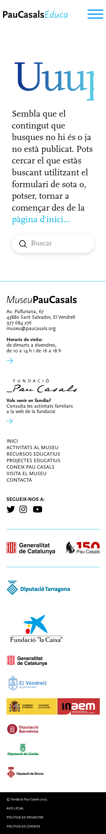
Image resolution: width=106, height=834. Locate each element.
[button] (92, 14)
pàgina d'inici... (41, 219)
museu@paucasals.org (31, 328)
